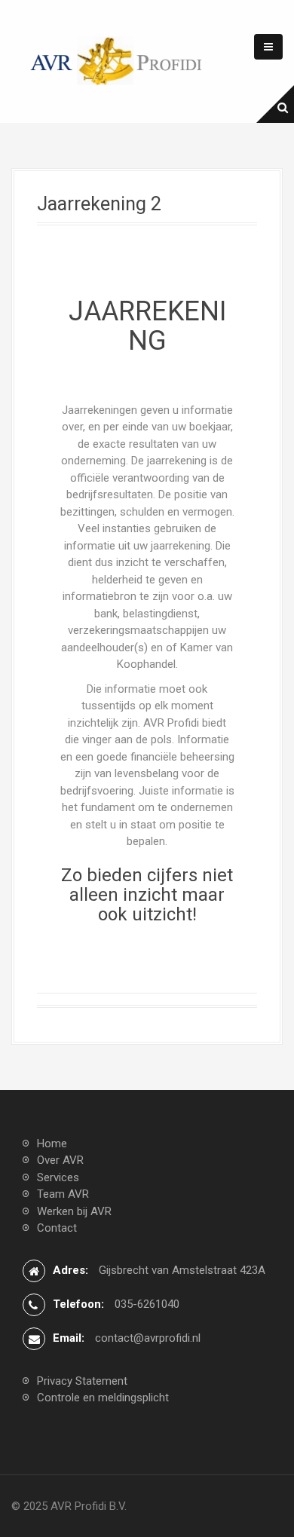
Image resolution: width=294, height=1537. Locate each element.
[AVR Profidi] (117, 60)
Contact (57, 1228)
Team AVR (63, 1194)
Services (58, 1177)
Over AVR (60, 1160)
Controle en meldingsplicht (103, 1397)
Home (52, 1143)
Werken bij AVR (74, 1211)
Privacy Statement (82, 1381)
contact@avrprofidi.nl (148, 1338)
